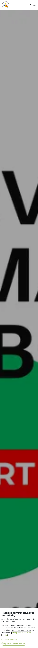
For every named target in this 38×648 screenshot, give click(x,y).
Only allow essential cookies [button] (13, 644)
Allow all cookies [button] (9, 640)
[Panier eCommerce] (30, 5)
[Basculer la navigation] (34, 5)
